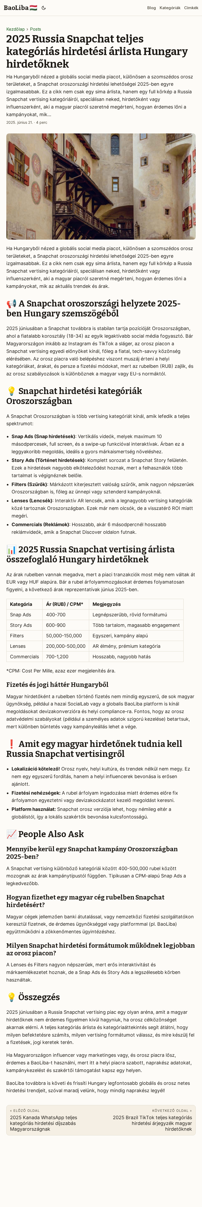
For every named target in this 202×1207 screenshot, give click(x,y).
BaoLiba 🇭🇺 (20, 8)
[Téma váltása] (44, 8)
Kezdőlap (15, 29)
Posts (35, 29)
